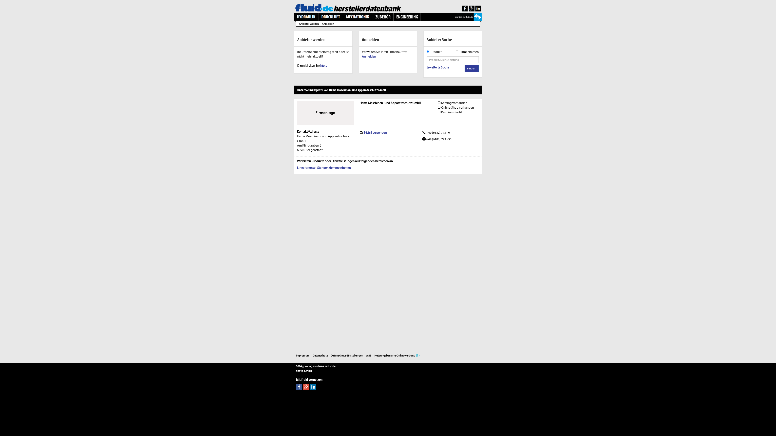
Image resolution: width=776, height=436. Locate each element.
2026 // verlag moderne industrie (315, 366)
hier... (323, 65)
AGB (368, 355)
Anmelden (369, 56)
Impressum (303, 355)
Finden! (471, 68)
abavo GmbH (304, 371)
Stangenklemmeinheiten (334, 168)
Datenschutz (320, 355)
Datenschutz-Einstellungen (347, 355)
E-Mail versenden (375, 132)
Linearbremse (306, 168)
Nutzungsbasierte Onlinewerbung (394, 355)
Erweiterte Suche (438, 67)
